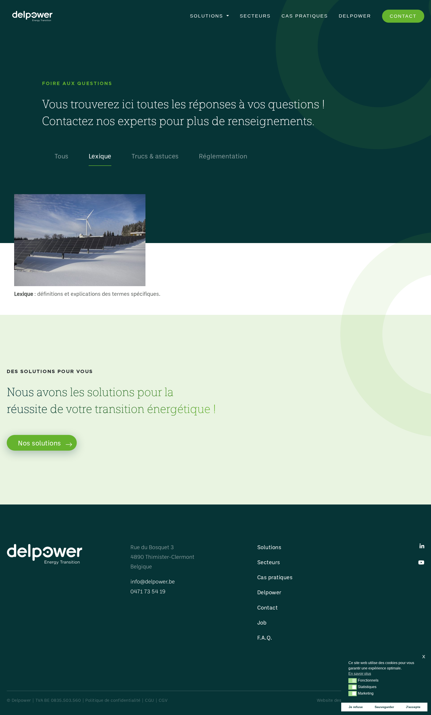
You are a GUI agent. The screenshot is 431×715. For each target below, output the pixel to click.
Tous (61, 156)
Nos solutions (39, 442)
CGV (163, 700)
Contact (403, 16)
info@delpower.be (152, 581)
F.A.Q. (264, 637)
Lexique (100, 156)
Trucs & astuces (155, 156)
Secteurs (255, 15)
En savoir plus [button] (359, 674)
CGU (149, 700)
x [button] (423, 656)
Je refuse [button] (356, 707)
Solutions (207, 15)
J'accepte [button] (413, 707)
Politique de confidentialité (112, 700)
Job (262, 622)
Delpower (355, 15)
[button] (352, 680)
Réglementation (223, 156)
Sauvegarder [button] (384, 707)
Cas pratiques (304, 15)
